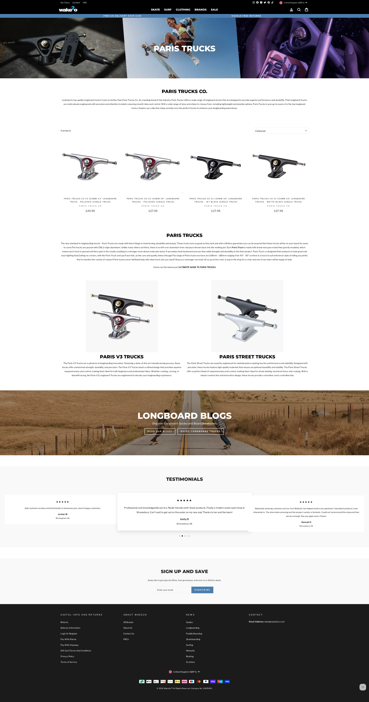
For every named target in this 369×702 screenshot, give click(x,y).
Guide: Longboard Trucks (201, 431)
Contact (76, 2)
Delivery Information (70, 628)
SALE (214, 9)
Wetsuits (190, 650)
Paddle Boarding (194, 633)
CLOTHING (183, 9)
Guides (189, 622)
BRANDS (201, 9)
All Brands (128, 622)
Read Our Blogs (160, 431)
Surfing (189, 645)
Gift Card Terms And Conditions (76, 650)
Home (178, 41)
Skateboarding (193, 639)
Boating (190, 656)
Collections (187, 41)
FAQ (85, 2)
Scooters (190, 662)
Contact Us (128, 633)
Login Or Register (69, 633)
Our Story (65, 2)
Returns (64, 622)
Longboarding (192, 628)
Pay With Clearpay (70, 645)
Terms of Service (69, 662)
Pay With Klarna (68, 639)
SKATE (155, 9)
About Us (127, 628)
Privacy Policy (67, 656)
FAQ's (126, 639)
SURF (168, 9)
